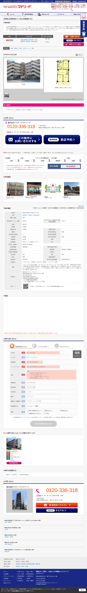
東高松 (20, 457)
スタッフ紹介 (21, 574)
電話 (36, 406)
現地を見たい (65, 410)
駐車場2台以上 (30, 574)
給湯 (12, 48)
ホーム (5, 571)
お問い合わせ (21, 571)
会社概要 (6, 574)
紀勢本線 (22, 41)
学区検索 (20, 578)
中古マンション (27, 48)
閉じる (82, 590)
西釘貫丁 (32, 39)
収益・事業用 (8, 522)
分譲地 (28, 578)
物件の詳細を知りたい (35, 410)
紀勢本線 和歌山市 (24, 474)
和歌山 (15, 48)
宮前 (6, 544)
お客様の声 (20, 580)
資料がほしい (49, 410)
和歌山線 (38, 564)
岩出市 (6, 529)
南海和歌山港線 (31, 564)
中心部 (20, 48)
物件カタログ (7, 583)
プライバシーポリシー (25, 417)
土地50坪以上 (30, 576)
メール (31, 406)
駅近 (33, 48)
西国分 (27, 561)
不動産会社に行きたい (35, 413)
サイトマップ (7, 580)
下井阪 (26, 566)
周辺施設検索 (21, 576)
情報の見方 (81, 206)
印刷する (80, 55)
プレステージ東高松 (11, 437)
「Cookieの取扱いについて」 (17, 590)
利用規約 (16, 417)
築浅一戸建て (30, 571)
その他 (47, 413)
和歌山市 (27, 39)
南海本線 (23, 564)
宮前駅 (12, 459)
